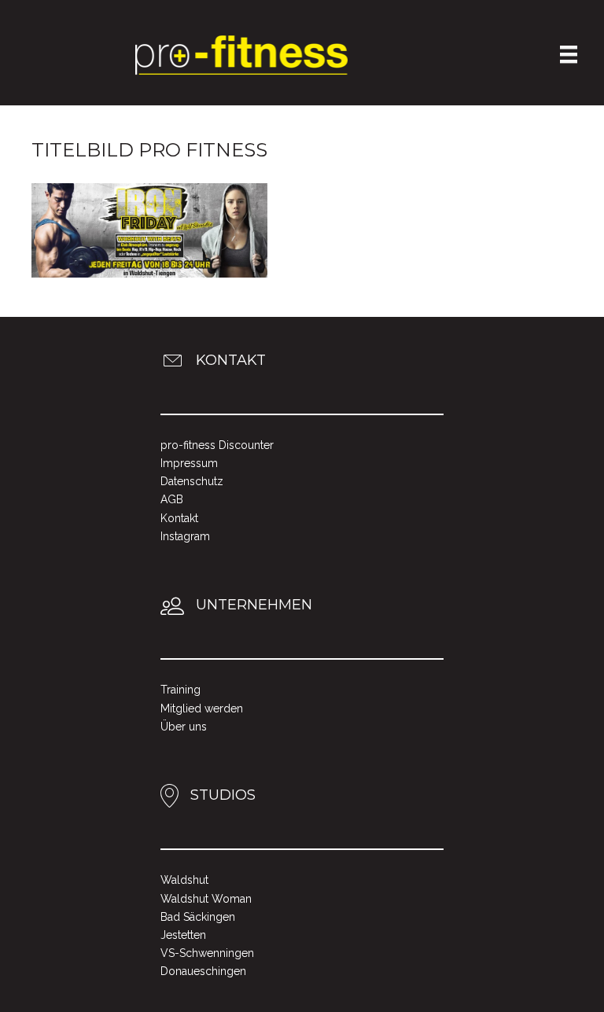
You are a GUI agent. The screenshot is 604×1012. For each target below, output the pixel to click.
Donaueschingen (203, 971)
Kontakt (179, 518)
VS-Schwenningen (207, 953)
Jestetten (183, 935)
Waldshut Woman (206, 898)
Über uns (183, 726)
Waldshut (184, 880)
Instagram (185, 536)
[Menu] (568, 54)
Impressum (189, 463)
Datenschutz (191, 481)
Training (180, 689)
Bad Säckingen (197, 917)
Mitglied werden (201, 708)
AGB (171, 499)
